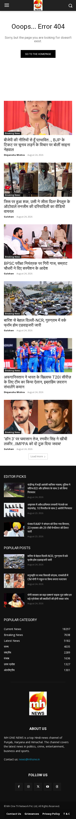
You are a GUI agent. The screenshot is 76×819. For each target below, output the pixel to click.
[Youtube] (47, 786)
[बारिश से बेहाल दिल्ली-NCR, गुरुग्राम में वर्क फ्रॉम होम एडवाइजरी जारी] (38, 298)
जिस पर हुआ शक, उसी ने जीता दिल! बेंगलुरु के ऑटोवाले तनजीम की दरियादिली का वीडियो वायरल (37, 206)
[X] (38, 786)
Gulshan (9, 216)
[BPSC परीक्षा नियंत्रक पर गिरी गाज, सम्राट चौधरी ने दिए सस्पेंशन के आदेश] (38, 241)
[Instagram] (28, 786)
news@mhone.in (29, 759)
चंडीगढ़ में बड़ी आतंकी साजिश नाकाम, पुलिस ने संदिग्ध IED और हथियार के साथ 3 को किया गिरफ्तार (48, 488)
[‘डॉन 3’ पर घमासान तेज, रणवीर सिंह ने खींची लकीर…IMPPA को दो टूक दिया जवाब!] (38, 417)
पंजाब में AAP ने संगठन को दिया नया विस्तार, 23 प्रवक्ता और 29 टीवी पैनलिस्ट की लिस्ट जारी (48, 527)
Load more (37, 456)
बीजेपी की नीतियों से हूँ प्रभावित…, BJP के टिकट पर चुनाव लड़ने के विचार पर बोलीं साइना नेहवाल (37, 145)
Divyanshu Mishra (14, 154)
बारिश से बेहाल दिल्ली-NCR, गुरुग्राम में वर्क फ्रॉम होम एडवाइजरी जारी (35, 323)
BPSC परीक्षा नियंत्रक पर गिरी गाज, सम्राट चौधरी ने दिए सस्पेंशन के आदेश (35, 266)
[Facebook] (19, 786)
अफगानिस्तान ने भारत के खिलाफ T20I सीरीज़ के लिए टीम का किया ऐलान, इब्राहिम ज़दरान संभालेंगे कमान (37, 382)
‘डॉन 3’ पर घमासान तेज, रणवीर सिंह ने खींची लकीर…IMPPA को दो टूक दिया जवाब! (35, 441)
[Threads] (57, 786)
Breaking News (12, 133)
